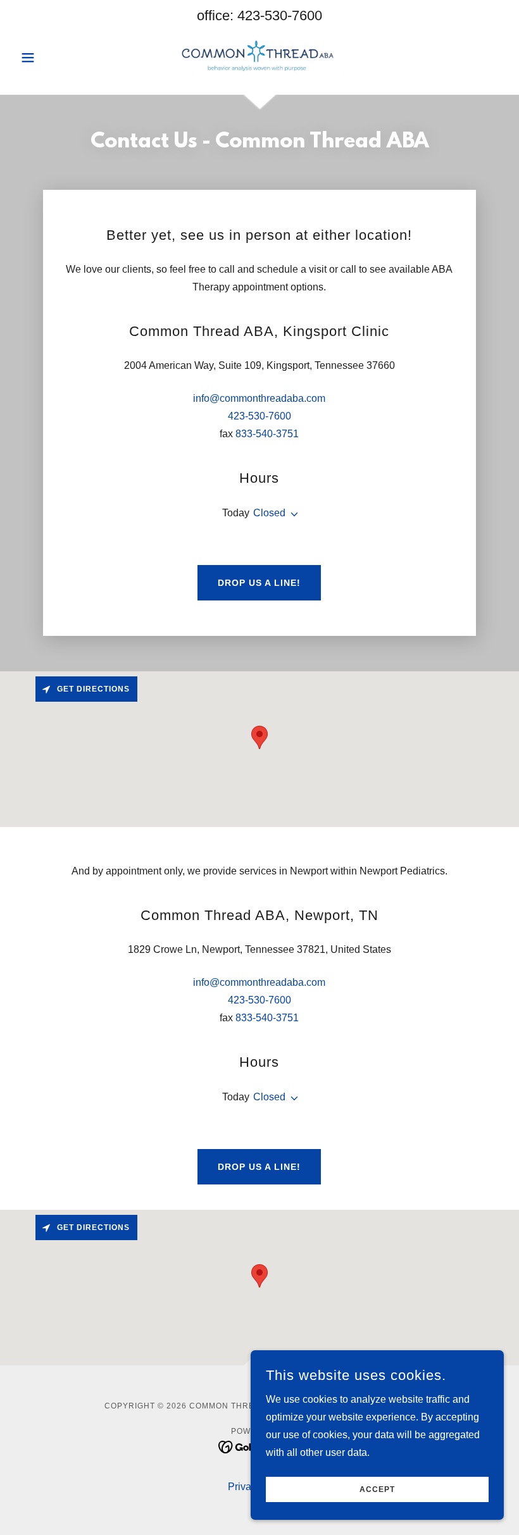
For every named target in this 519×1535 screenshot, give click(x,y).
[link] (259, 56)
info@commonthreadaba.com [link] (259, 398)
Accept (377, 1489)
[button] (52, 57)
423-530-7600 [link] (279, 15)
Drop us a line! (259, 583)
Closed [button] (269, 512)
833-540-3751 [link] (267, 433)
